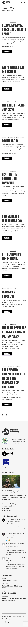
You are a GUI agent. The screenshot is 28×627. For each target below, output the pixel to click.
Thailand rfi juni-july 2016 (13, 107)
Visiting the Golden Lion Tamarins (9, 178)
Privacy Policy (6, 619)
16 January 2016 (5, 251)
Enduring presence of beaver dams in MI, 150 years (14, 332)
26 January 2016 (5, 64)
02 (6, 415)
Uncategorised (13, 22)
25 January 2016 (5, 102)
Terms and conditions (8, 506)
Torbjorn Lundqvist (11, 558)
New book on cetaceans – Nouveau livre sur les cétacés (14, 599)
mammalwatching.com (17, 617)
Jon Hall (8, 534)
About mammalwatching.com (10, 504)
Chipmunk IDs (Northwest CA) (12, 218)
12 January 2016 (5, 324)
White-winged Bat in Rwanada (13, 69)
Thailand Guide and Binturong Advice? (12, 587)
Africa (11, 64)
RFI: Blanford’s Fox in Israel (11, 256)
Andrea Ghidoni (10, 544)
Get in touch (5, 508)
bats (14, 64)
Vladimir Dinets (10, 519)
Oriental (11, 137)
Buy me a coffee (6, 510)
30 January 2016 (5, 22)
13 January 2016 (5, 288)
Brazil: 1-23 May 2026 (9, 593)
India (23, 137)
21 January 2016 (5, 213)
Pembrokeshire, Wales (9, 581)
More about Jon (6, 499)
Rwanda (16, 64)
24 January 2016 (5, 171)
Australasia (12, 366)
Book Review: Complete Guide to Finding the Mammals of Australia (13, 378)
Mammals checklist (8, 294)
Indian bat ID (10, 140)
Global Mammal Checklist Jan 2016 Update (14, 29)
